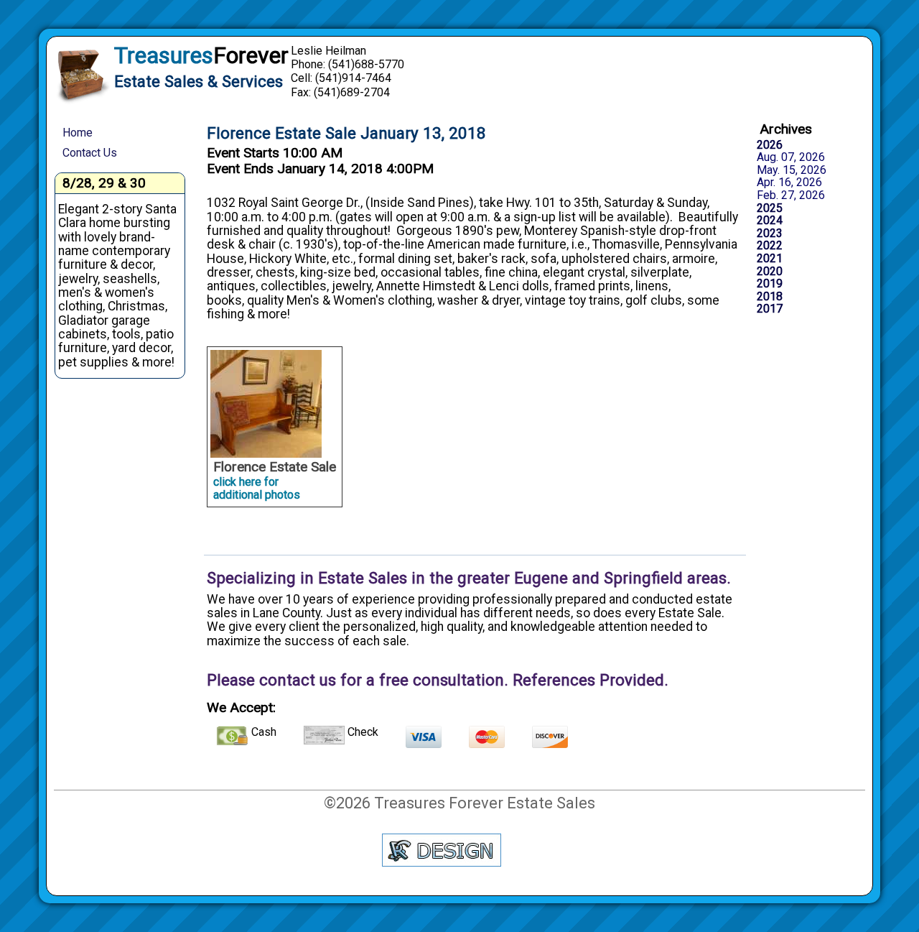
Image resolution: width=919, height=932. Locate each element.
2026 (770, 145)
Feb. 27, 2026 (791, 195)
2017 (770, 309)
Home (77, 132)
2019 (770, 283)
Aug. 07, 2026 (791, 157)
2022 (770, 245)
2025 (770, 208)
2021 (770, 258)
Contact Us (89, 153)
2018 (770, 296)
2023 (770, 233)
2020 (770, 271)
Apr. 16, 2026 (789, 182)
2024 (770, 220)
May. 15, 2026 (791, 170)
